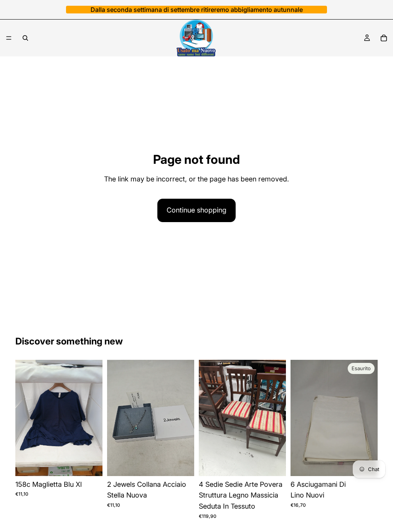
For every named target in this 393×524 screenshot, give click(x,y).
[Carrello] (383, 38)
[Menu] (9, 38)
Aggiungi (188, 464)
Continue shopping (196, 210)
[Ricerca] (25, 38)
